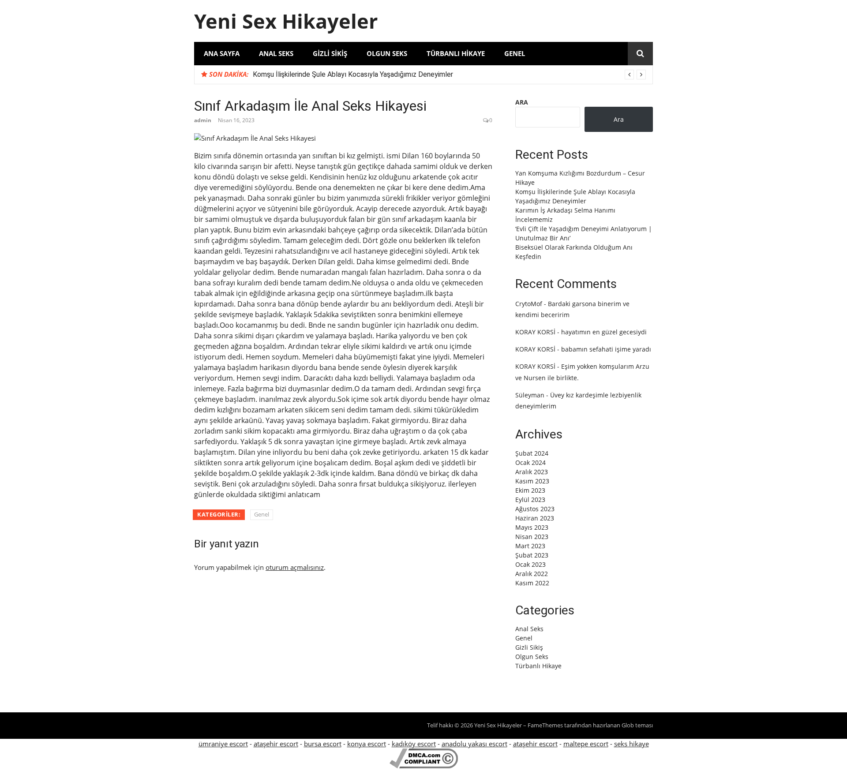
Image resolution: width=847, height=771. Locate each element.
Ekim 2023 (530, 490)
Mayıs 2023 (531, 527)
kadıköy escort (414, 743)
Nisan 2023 (531, 536)
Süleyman (529, 395)
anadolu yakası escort (474, 743)
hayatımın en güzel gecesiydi (604, 332)
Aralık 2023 (531, 472)
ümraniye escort (223, 743)
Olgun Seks (387, 53)
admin (202, 120)
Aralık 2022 (531, 573)
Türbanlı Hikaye (456, 53)
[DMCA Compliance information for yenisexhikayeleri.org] (424, 765)
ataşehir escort (276, 743)
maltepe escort (585, 743)
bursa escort (322, 743)
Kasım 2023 (532, 481)
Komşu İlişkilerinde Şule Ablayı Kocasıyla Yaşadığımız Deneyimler (353, 74)
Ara (521, 102)
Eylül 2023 (530, 499)
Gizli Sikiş (330, 53)
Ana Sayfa (222, 53)
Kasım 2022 (532, 583)
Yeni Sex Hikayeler (286, 20)
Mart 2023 (530, 546)
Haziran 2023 (534, 518)
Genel (514, 53)
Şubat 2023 (531, 555)
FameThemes (545, 725)
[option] (449, 74)
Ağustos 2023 (535, 509)
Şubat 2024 (531, 453)
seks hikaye (631, 743)
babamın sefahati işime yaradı (606, 349)
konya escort (366, 743)
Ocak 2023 (530, 564)
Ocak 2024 (530, 462)
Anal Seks (276, 53)
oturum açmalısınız (295, 567)
